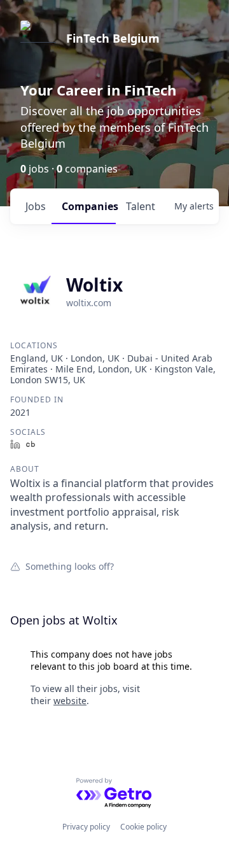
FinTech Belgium (113, 38)
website (70, 701)
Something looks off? (69, 566)
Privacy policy (86, 826)
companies (89, 206)
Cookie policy (143, 826)
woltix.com (88, 302)
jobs (35, 206)
